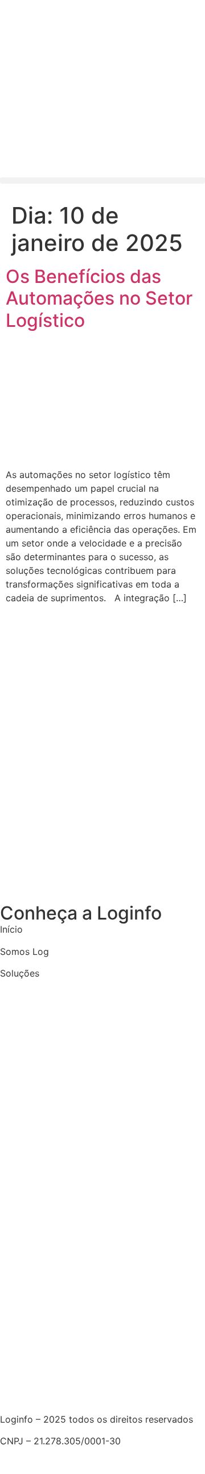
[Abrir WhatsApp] (176, 1445)
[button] (102, 180)
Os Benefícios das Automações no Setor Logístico (99, 298)
